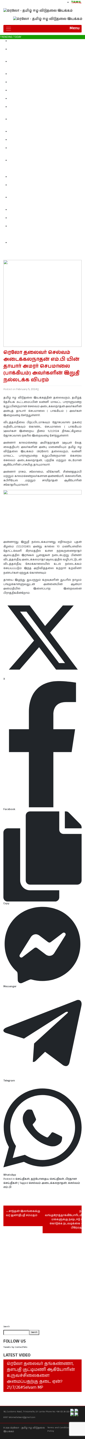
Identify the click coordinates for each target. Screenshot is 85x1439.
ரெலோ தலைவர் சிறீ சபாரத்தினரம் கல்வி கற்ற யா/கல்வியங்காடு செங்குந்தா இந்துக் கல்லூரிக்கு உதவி (46, 134)
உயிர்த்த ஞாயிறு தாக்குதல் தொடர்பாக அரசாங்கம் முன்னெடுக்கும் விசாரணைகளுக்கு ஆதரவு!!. (44, 179)
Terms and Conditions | (60, 1427)
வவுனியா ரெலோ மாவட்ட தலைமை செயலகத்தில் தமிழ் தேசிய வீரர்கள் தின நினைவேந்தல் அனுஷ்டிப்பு (46, 84)
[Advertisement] (42, 1280)
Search (6, 1326)
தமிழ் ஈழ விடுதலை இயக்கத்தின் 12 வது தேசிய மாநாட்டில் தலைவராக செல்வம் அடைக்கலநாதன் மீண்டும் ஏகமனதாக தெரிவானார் (44, 152)
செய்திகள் (22, 1179)
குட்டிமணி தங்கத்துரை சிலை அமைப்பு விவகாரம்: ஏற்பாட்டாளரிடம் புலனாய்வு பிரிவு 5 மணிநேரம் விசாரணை (45, 53)
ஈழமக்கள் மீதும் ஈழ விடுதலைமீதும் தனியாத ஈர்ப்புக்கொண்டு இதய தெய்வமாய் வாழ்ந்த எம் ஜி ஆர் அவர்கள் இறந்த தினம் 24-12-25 (47, 201)
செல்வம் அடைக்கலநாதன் (48, 1183)
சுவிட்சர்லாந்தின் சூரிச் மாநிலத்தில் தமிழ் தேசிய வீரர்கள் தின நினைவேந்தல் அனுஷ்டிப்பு (42, 92)
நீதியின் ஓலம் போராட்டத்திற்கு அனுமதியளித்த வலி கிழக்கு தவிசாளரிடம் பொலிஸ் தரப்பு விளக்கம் (45, 43)
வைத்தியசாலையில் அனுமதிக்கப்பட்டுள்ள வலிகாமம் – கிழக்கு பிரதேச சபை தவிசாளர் (47, 220)
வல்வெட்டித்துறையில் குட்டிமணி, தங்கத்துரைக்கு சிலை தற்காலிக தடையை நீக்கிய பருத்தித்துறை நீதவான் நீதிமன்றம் (45, 66)
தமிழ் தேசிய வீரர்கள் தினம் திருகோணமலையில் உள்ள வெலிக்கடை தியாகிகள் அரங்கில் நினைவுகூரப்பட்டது (43, 111)
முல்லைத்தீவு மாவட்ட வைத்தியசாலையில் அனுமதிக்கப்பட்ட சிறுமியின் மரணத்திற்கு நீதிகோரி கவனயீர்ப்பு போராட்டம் (45, 189)
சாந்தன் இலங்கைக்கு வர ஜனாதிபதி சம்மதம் (23, 1213)
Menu (75, 28)
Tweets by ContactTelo (15, 1347)
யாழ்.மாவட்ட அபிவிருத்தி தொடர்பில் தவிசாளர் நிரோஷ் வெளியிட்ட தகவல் (42, 212)
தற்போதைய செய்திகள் (47, 1179)
